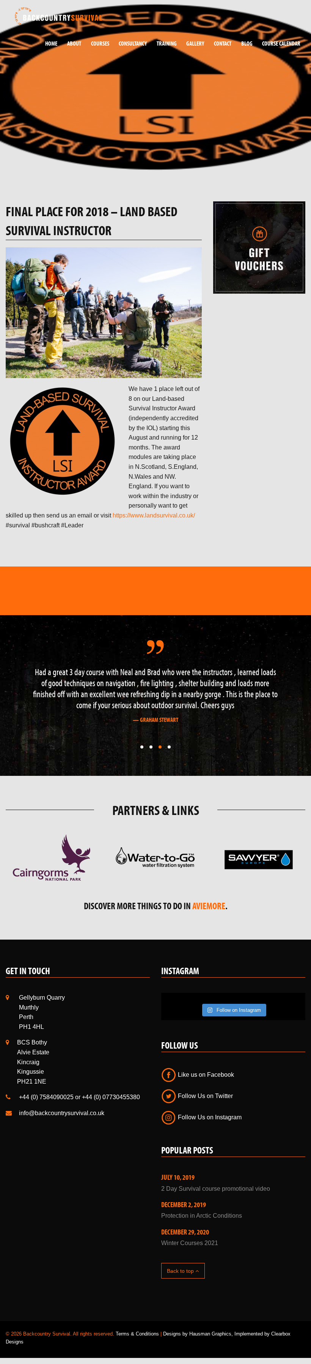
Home (51, 43)
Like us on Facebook (205, 1074)
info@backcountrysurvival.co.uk (61, 1113)
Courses (100, 43)
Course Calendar (281, 43)
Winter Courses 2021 (189, 1243)
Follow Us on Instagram (209, 1117)
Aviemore (208, 905)
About (74, 43)
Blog (247, 43)
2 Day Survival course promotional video (215, 1188)
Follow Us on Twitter (204, 1096)
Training (167, 43)
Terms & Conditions (137, 1334)
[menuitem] (49, 43)
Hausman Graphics (210, 1334)
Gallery (195, 43)
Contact (222, 43)
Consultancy (133, 43)
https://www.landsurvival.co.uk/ (154, 515)
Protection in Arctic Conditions (201, 1215)
